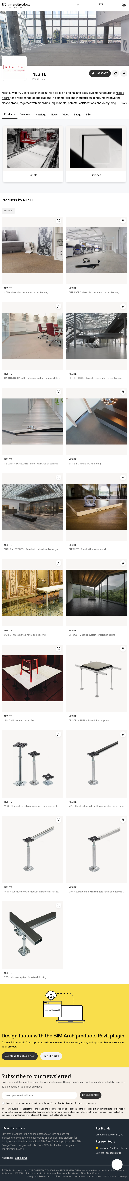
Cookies (56, 1176)
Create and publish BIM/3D (109, 1134)
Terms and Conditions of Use (76, 1176)
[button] (4, 4)
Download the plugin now (20, 1056)
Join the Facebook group (108, 1153)
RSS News (96, 1176)
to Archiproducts (18, 7)
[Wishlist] (101, 4)
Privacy (30, 1176)
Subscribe (92, 1095)
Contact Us (21, 1157)
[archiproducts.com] (19, 5)
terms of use (38, 1109)
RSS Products (110, 1176)
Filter (7, 211)
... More (122, 103)
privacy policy (58, 1109)
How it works (51, 1056)
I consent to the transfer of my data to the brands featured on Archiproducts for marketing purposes (51, 1103)
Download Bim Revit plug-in (112, 1148)
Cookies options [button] (42, 1176)
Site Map (122, 1176)
